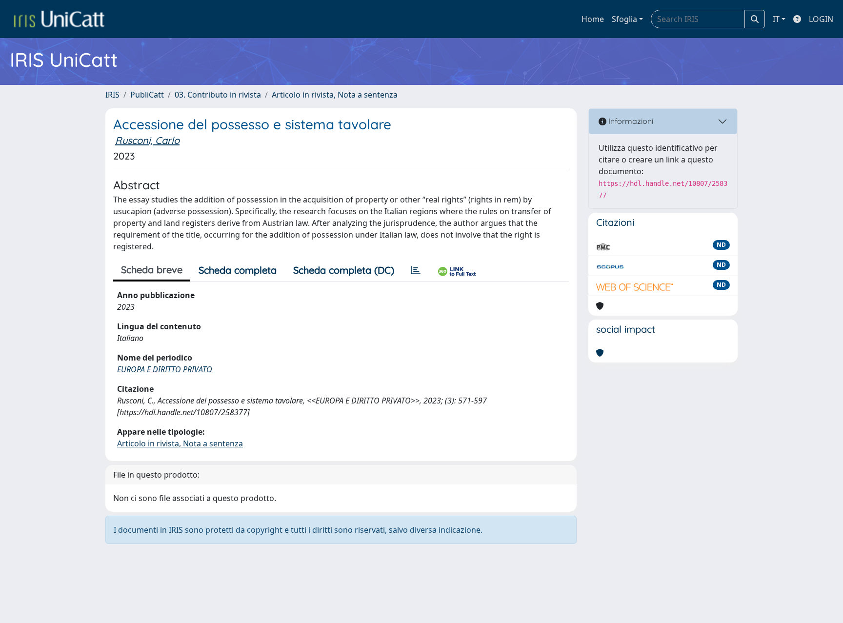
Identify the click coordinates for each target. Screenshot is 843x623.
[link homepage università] (59, 19)
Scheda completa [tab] (238, 270)
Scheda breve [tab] (151, 269)
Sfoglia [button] (624, 19)
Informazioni (629, 121)
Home (593, 19)
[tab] (415, 270)
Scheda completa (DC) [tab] (343, 270)
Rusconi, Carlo (147, 140)
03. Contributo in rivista (218, 94)
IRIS (112, 94)
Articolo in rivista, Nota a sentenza (335, 94)
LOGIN (821, 19)
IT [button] (776, 19)
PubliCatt (147, 94)
